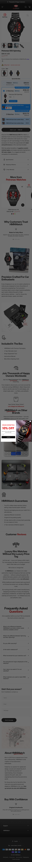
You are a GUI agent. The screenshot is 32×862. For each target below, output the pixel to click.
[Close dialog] (30, 421)
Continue (8, 437)
